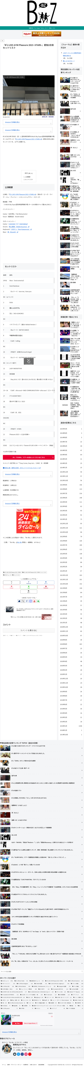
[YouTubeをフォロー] (34, 601)
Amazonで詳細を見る (12, 122)
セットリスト (29, 179)
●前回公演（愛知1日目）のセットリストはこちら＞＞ (21, 468)
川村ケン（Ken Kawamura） (20, 229)
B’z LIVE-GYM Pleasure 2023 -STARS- (28, 139)
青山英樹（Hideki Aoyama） (18, 227)
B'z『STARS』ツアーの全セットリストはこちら (29, 457)
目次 (26, 173)
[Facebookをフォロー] (26, 601)
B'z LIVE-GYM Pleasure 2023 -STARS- (13, 572)
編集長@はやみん (19, 1044)
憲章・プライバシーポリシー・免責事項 (17, 1064)
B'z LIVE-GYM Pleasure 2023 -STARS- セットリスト (35, 572)
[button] (28, 591)
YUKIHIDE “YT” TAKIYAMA (17, 224)
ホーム (4, 1064)
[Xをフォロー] (23, 601)
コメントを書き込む (28, 630)
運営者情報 (41, 1064)
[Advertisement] (29, 61)
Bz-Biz (19, 542)
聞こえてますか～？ (69, 61)
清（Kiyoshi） (12, 232)
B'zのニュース (8, 575)
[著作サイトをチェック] (19, 601)
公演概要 (27, 177)
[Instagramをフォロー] (30, 601)
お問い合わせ (33, 1064)
